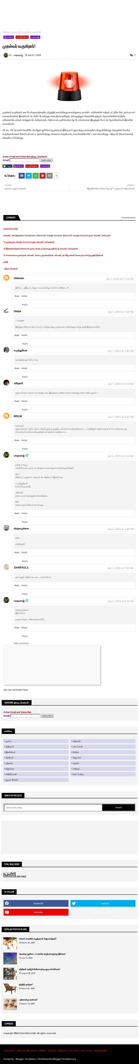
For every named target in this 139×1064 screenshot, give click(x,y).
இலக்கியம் (8, 37)
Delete (24, 296)
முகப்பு (9, 741)
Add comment (21, 643)
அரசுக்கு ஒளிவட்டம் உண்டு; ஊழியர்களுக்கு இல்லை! (42, 954)
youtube (38, 912)
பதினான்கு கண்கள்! (28, 999)
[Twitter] (29, 176)
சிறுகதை (10, 769)
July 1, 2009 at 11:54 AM (120, 278)
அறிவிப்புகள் (11, 774)
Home (6, 32)
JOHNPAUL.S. (21, 567)
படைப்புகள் (78, 746)
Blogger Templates (26, 1059)
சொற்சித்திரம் (22, 37)
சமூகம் (76, 763)
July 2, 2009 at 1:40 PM (121, 529)
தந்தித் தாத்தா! (26, 984)
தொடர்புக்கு (78, 774)
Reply (17, 296)
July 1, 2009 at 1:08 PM (121, 311)
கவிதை (76, 769)
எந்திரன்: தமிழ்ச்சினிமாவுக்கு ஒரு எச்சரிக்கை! (39, 969)
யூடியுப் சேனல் (12, 780)
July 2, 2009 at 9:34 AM (120, 456)
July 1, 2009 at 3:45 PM (121, 351)
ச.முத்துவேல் (20, 350)
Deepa (17, 311)
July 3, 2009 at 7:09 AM (120, 568)
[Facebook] (22, 176)
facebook (38, 903)
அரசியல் (9, 757)
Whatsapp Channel (103, 912)
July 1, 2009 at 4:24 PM (121, 383)
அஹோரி (18, 383)
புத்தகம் (9, 763)
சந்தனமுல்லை (21, 528)
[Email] (49, 176)
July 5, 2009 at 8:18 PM (121, 601)
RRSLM (18, 416)
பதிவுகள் (77, 741)
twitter (105, 903)
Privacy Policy (100, 1050)
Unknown (19, 278)
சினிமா (76, 752)
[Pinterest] (42, 176)
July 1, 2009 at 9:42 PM (121, 416)
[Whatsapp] (36, 176)
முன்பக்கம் (9, 1050)
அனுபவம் (77, 757)
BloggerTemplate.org (64, 1059)
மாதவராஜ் (16, 32)
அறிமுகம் (10, 746)
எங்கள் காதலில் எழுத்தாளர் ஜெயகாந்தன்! (37, 938)
